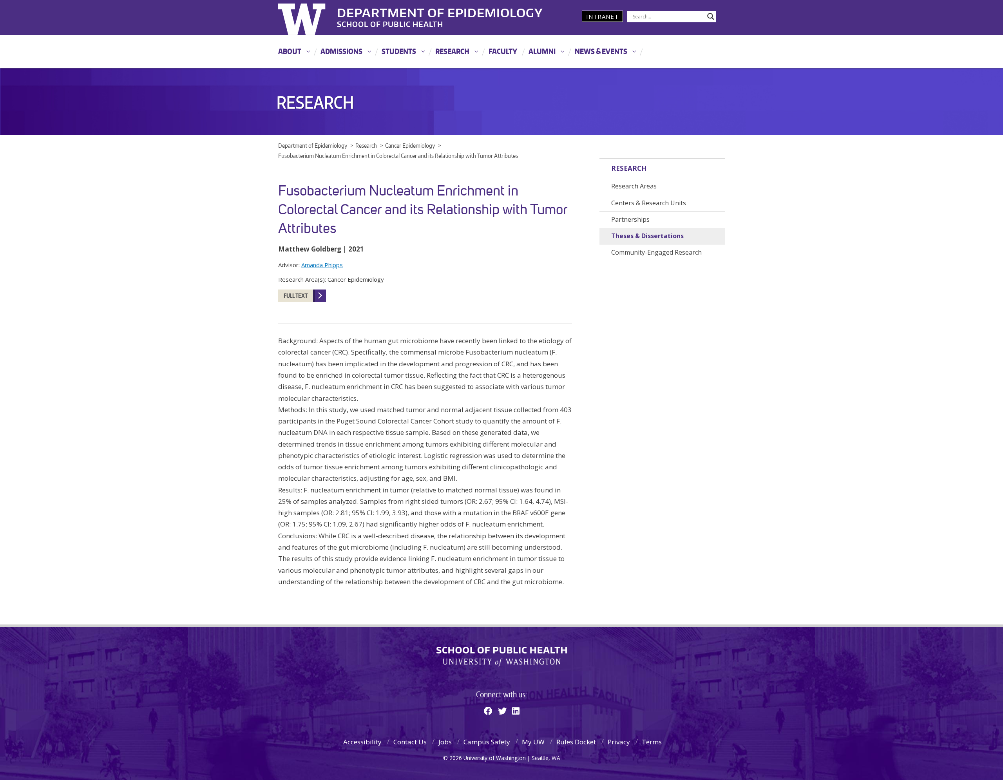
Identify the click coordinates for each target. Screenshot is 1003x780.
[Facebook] (488, 711)
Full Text (296, 295)
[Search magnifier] (710, 16)
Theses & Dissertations (647, 236)
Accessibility (362, 741)
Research (452, 51)
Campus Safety (486, 741)
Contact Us (410, 741)
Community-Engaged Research (656, 252)
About (289, 51)
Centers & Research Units (648, 203)
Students (399, 51)
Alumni (542, 51)
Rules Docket (576, 741)
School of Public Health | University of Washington (501, 656)
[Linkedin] (516, 711)
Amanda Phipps (322, 265)
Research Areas (634, 186)
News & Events (601, 51)
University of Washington (310, 17)
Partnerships (630, 219)
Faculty (503, 51)
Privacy (619, 741)
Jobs (445, 741)
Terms (652, 741)
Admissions (341, 51)
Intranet (602, 16)
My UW (533, 741)
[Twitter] (502, 711)
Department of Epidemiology (440, 11)
